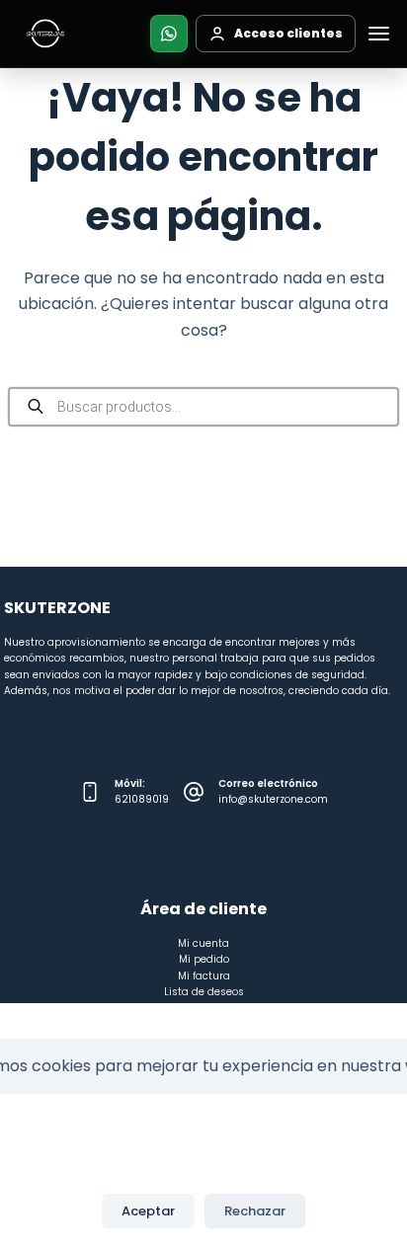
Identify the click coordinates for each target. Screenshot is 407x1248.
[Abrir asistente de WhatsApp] (169, 33)
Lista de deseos (204, 991)
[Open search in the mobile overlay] (203, 406)
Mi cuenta (203, 943)
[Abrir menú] (378, 33)
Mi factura (204, 976)
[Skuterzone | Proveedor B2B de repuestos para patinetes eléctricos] (45, 33)
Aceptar (148, 1211)
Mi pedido (204, 959)
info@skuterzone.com (273, 799)
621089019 (142, 799)
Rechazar (254, 1211)
